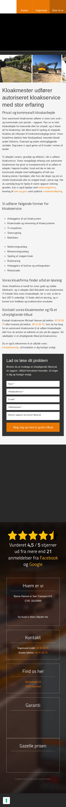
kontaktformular (10, 347)
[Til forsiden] (33, 32)
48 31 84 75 (38, 324)
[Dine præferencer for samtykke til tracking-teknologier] (6, 800)
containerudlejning (52, 191)
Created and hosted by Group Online (33, 779)
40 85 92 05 (42, 648)
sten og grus (20, 191)
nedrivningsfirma (47, 187)
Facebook (49, 557)
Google (36, 564)
